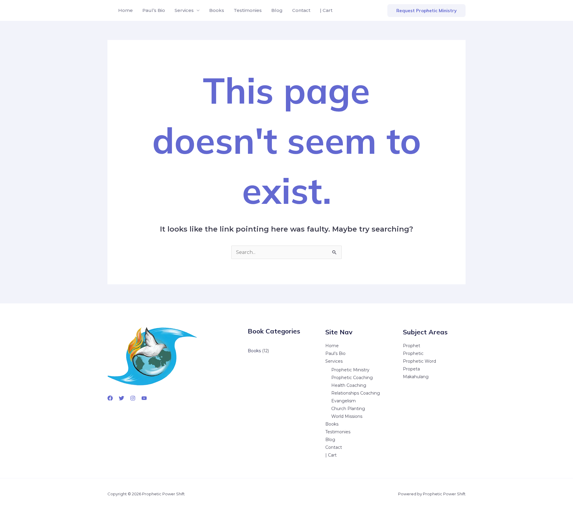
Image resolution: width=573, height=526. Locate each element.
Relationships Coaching (355, 393)
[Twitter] (121, 398)
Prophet (411, 345)
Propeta (411, 369)
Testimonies (248, 10)
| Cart (326, 10)
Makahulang (416, 376)
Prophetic (413, 353)
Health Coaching (348, 385)
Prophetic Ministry (350, 370)
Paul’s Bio (153, 10)
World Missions (346, 416)
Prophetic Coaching (352, 377)
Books (216, 10)
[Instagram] (132, 398)
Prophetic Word (419, 361)
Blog (277, 10)
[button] (426, 10)
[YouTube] (144, 398)
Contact (301, 10)
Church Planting (348, 408)
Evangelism (343, 401)
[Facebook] (110, 398)
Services (184, 10)
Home (125, 10)
